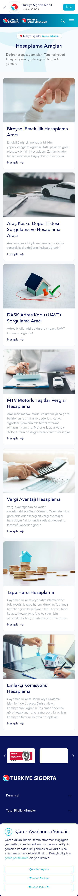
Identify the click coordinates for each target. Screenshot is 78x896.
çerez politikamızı (17, 858)
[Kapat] (5, 7)
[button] (39, 123)
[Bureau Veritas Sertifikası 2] (21, 755)
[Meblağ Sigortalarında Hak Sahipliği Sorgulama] (54, 755)
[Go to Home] (32, 20)
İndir (69, 7)
